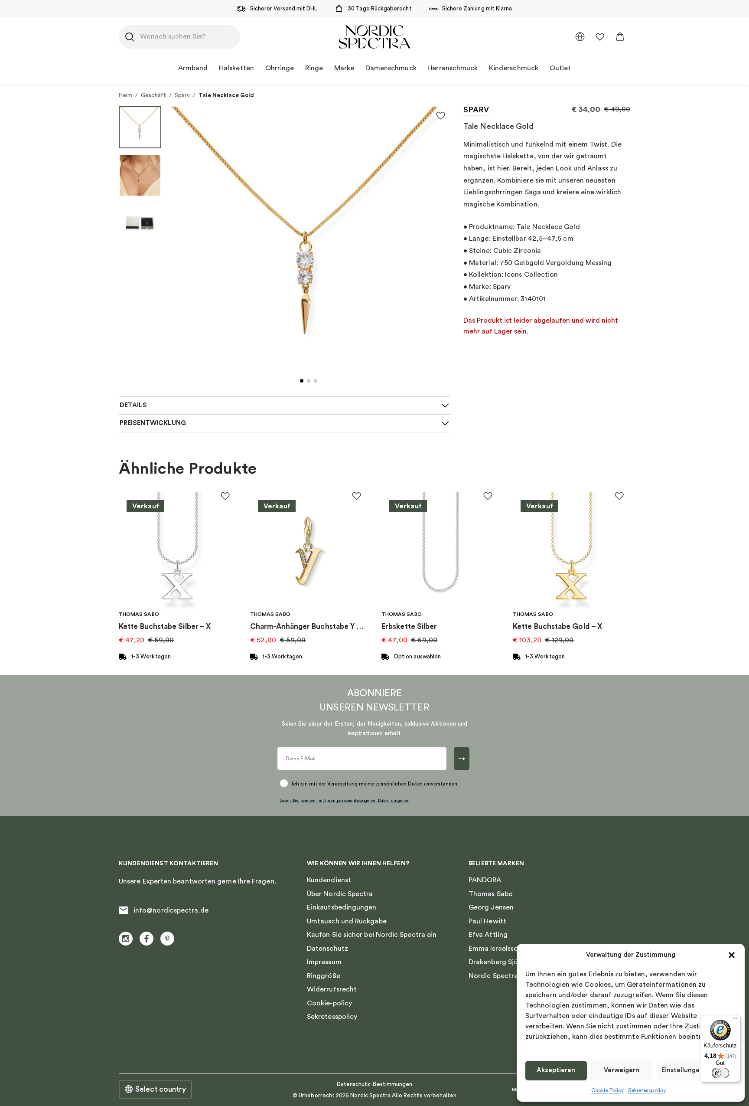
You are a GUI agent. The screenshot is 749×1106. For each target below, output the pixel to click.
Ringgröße (323, 975)
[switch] (720, 1073)
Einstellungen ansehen (696, 1070)
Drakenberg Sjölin (497, 962)
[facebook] (146, 939)
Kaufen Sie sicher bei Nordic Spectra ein (371, 934)
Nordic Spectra (493, 975)
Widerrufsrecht (332, 989)
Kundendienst (329, 880)
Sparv (182, 95)
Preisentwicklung (153, 423)
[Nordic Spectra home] (374, 37)
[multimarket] (580, 37)
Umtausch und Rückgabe (347, 921)
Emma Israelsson (495, 948)
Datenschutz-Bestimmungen (375, 1084)
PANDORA (485, 880)
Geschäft (153, 95)
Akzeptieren (556, 1070)
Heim (125, 95)
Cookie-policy (329, 1003)
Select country (160, 1089)
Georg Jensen (491, 907)
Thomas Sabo (491, 893)
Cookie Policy (607, 1090)
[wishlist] (600, 37)
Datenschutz (327, 948)
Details (133, 405)
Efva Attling (488, 934)
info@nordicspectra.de (171, 910)
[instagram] (126, 939)
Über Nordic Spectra (340, 893)
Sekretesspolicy (647, 1090)
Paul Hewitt (487, 921)
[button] (731, 955)
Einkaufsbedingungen (342, 907)
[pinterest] (167, 939)
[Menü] (735, 1020)
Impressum (324, 962)
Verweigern (621, 1070)
